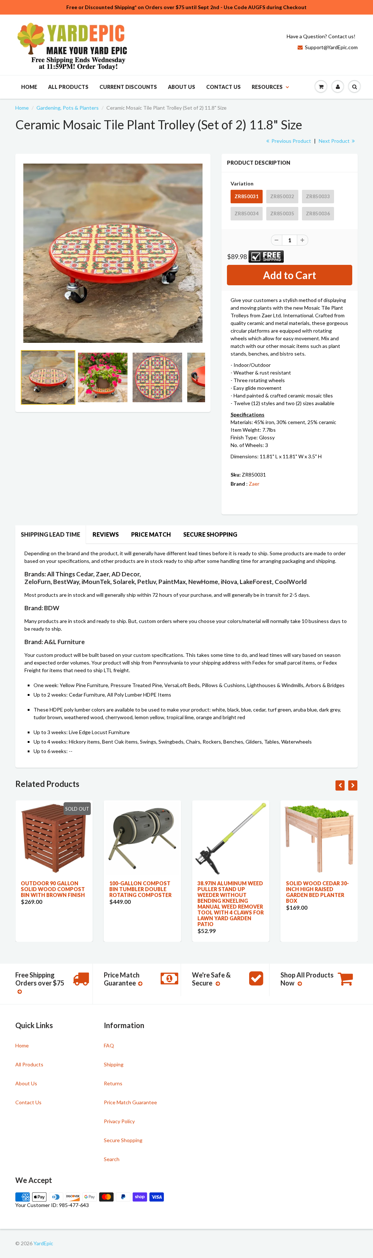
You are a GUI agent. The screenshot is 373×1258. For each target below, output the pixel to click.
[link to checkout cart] (321, 87)
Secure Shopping (210, 534)
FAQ (109, 1045)
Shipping (113, 1064)
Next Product (335, 141)
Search (111, 1159)
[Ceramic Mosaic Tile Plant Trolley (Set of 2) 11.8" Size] (113, 253)
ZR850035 (282, 213)
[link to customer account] (337, 87)
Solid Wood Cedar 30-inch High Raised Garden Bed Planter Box (317, 892)
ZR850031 (247, 196)
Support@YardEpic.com (331, 47)
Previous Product (290, 141)
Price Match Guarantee (130, 1102)
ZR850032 (282, 196)
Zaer (254, 484)
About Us (181, 87)
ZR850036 (318, 213)
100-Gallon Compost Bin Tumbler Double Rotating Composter (140, 889)
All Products (68, 87)
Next (233, 386)
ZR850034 (247, 213)
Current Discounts (128, 87)
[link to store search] (354, 87)
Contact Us (223, 87)
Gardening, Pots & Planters (67, 108)
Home (29, 87)
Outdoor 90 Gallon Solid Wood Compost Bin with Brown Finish (53, 889)
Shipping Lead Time (50, 534)
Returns (113, 1083)
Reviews (106, 534)
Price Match (151, 534)
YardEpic (43, 1243)
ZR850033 (318, 196)
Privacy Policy (119, 1121)
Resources (267, 87)
